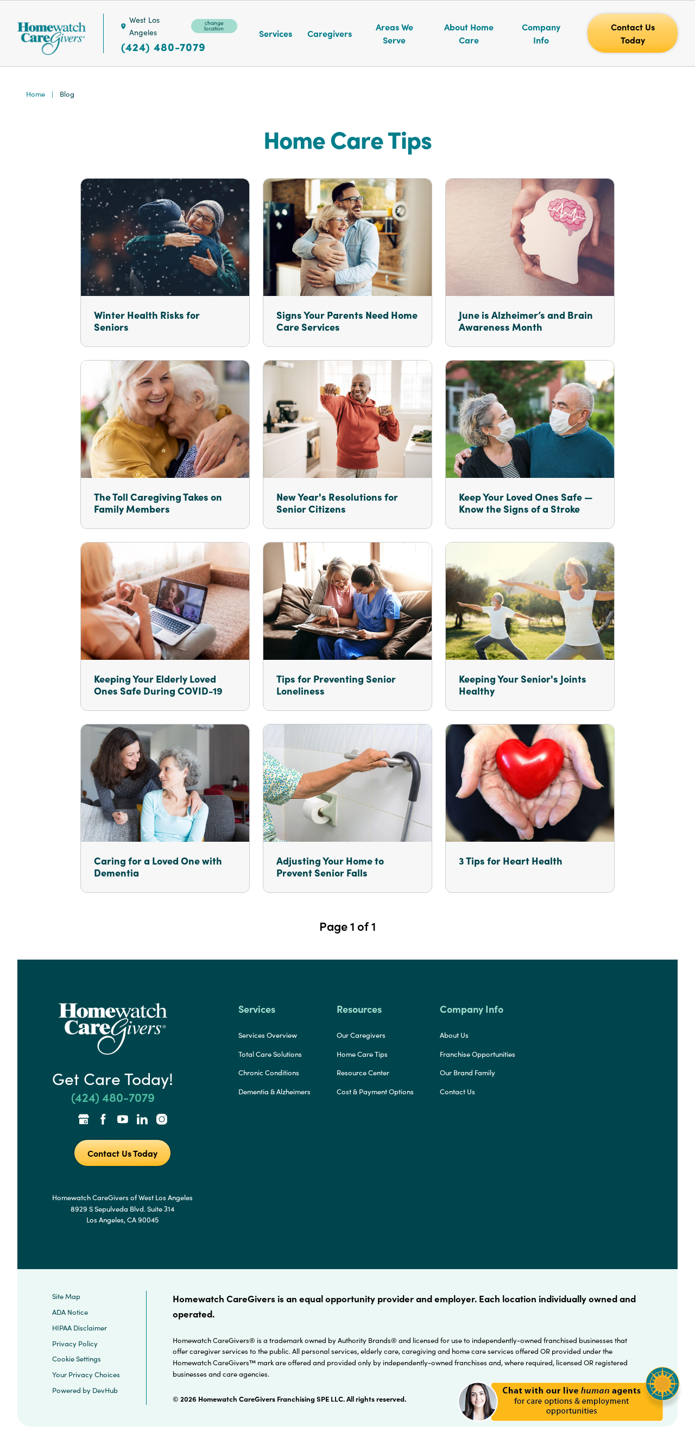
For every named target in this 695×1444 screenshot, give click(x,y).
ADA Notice (70, 1312)
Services (275, 33)
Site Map (66, 1296)
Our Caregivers (361, 1035)
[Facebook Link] (103, 1120)
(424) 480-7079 (163, 46)
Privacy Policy (75, 1343)
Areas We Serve (394, 33)
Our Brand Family (467, 1072)
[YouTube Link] (122, 1120)
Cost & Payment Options (375, 1091)
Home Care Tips (362, 1054)
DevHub (105, 1390)
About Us (454, 1035)
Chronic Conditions (268, 1072)
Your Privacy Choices (86, 1374)
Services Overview (267, 1035)
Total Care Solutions (270, 1054)
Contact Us (457, 1091)
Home (35, 94)
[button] (568, 1427)
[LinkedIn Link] (142, 1120)
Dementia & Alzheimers (274, 1091)
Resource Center (363, 1072)
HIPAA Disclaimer (79, 1328)
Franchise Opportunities (477, 1054)
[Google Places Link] (83, 1120)
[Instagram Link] (161, 1120)
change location (214, 25)
